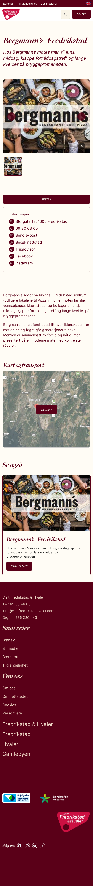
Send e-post (26, 235)
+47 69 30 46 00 (16, 604)
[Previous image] (11, 116)
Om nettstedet (15, 696)
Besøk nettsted (29, 242)
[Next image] (81, 116)
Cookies (9, 705)
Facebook (24, 256)
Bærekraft (8, 3)
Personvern (12, 713)
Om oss (9, 688)
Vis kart (46, 409)
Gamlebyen (16, 754)
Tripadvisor (25, 249)
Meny (81, 14)
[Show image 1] (13, 166)
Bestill (46, 199)
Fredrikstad (16, 734)
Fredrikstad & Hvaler (27, 724)
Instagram (24, 263)
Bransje (8, 640)
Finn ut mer (19, 566)
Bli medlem (12, 648)
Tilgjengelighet (28, 3)
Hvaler (10, 744)
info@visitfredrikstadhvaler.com (28, 611)
